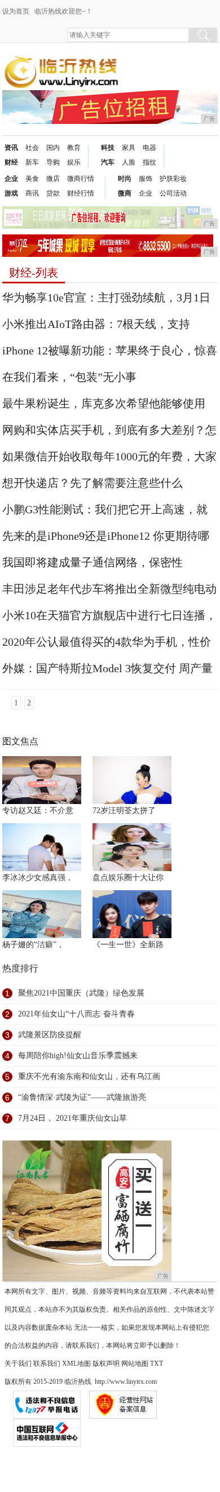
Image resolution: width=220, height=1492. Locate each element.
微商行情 (80, 179)
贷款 (53, 193)
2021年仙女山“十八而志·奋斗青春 (76, 1014)
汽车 (108, 162)
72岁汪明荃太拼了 (124, 810)
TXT (156, 1363)
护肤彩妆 (173, 179)
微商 (124, 193)
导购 (53, 162)
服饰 (145, 179)
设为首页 (15, 11)
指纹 (149, 162)
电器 (149, 148)
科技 (108, 148)
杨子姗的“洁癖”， (33, 944)
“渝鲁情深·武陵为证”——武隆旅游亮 (82, 1097)
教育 (74, 148)
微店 (53, 179)
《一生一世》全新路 (128, 944)
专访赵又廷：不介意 (37, 810)
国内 (53, 148)
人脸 (128, 162)
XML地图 (76, 1363)
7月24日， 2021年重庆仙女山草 (72, 1118)
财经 (11, 162)
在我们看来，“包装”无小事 (69, 377)
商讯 (32, 193)
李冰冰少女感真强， (37, 877)
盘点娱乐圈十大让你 (128, 877)
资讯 (11, 148)
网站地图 (134, 1363)
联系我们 (46, 1363)
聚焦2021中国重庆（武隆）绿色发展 (81, 993)
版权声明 (106, 1363)
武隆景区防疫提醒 (49, 1035)
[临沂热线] (61, 63)
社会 (32, 148)
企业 (11, 179)
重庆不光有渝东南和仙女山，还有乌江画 (89, 1076)
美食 (32, 179)
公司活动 (173, 193)
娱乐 (74, 162)
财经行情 (80, 193)
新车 (32, 162)
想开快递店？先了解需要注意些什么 (92, 483)
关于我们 (18, 1363)
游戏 (11, 193)
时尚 (124, 179)
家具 (128, 148)
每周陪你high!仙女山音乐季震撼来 (78, 1055)
